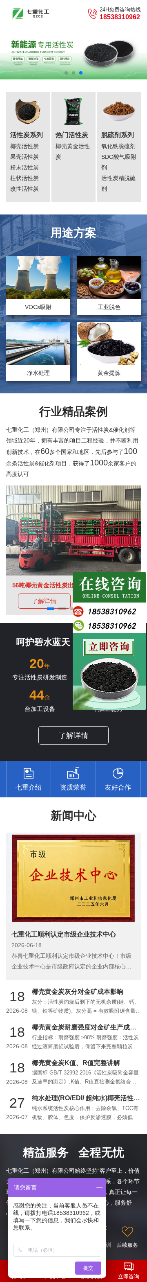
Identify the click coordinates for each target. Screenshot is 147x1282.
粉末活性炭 (24, 167)
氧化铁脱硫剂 (118, 146)
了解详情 (44, 601)
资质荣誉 (73, 787)
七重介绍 (29, 787)
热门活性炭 (72, 134)
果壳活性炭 (24, 156)
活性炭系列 (26, 134)
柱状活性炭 (24, 178)
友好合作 (118, 787)
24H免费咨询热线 (120, 13)
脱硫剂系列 (117, 134)
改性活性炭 (24, 188)
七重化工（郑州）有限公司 (30, 13)
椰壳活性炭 (24, 146)
